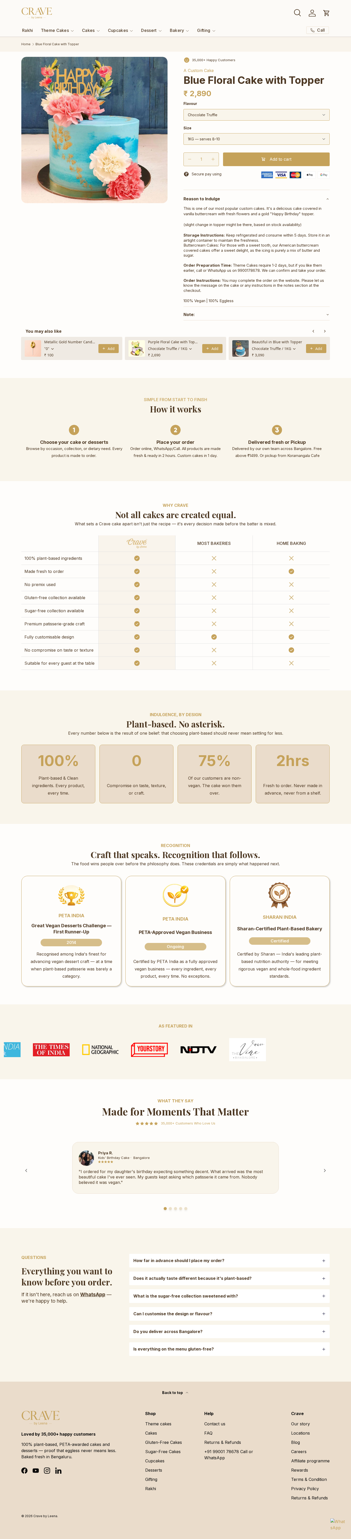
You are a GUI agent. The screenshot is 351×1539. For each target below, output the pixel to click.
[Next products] (324, 331)
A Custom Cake (198, 70)
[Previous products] (313, 331)
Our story (300, 1423)
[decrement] (189, 159)
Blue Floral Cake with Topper (57, 44)
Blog (295, 1442)
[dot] (165, 1208)
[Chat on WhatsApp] (337, 1525)
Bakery (177, 30)
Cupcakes (118, 30)
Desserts (153, 1470)
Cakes (88, 30)
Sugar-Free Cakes (163, 1451)
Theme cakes (158, 1423)
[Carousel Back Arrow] (26, 1170)
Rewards (299, 1470)
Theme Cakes (55, 30)
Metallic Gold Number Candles (69, 341)
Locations (300, 1433)
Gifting (203, 30)
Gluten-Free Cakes (163, 1442)
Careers (299, 1451)
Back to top (173, 1392)
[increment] (213, 159)
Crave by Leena (45, 1516)
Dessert (148, 30)
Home (26, 44)
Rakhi (27, 30)
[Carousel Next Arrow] (325, 1170)
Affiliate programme (310, 1460)
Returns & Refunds (222, 1442)
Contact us (214, 1423)
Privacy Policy (305, 1488)
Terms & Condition (309, 1479)
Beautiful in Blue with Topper (277, 341)
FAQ (208, 1433)
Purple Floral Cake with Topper (173, 341)
